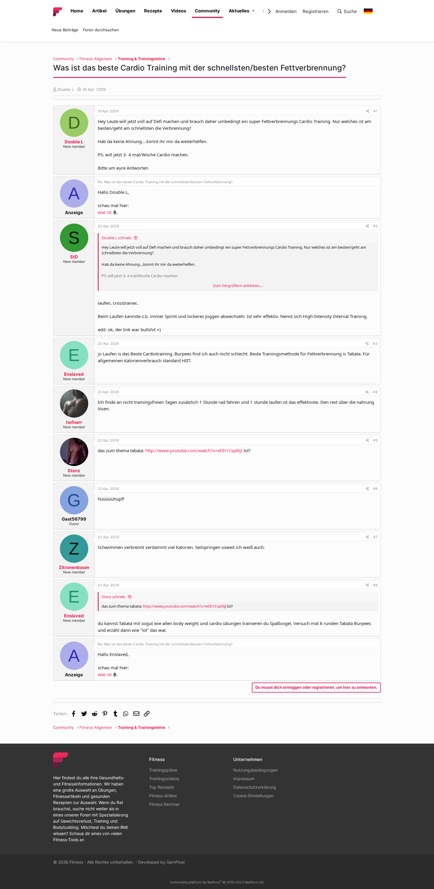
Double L (66, 89)
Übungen (125, 11)
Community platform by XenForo (217, 882)
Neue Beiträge (65, 29)
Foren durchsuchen (101, 29)
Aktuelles (239, 11)
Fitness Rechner (164, 804)
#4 (375, 392)
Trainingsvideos (164, 778)
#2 (375, 226)
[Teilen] (367, 111)
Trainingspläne (163, 769)
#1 (375, 111)
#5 (375, 440)
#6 (375, 488)
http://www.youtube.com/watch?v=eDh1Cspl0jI (193, 450)
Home (77, 11)
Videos (178, 11)
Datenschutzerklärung (254, 787)
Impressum (243, 778)
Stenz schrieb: (114, 596)
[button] (253, 11)
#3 (375, 343)
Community (207, 11)
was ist (105, 212)
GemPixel (176, 862)
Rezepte (153, 11)
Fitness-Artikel (163, 795)
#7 (375, 537)
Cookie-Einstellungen (253, 795)
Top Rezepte (161, 787)
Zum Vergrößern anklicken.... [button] (238, 285)
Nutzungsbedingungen (255, 769)
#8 (375, 585)
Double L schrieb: (117, 237)
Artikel (99, 11)
